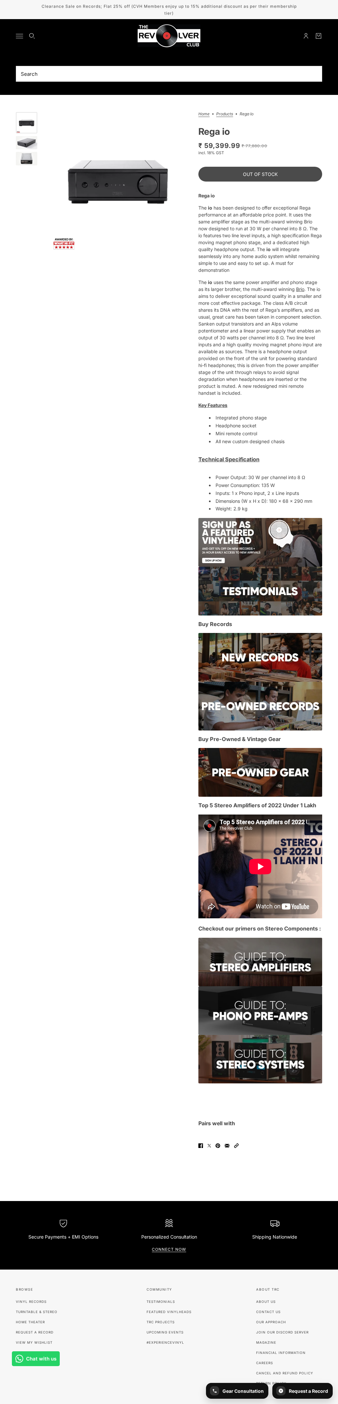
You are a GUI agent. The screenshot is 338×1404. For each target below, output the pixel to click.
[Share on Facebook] (200, 1145)
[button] (236, 1145)
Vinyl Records (31, 1302)
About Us (266, 1302)
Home (204, 114)
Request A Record (34, 1332)
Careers (264, 1363)
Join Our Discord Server (282, 1332)
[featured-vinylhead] (260, 542)
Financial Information (281, 1353)
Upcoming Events (165, 1332)
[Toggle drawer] (19, 36)
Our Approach (271, 1322)
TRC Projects (161, 1322)
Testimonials (161, 1302)
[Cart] (318, 36)
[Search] (32, 36)
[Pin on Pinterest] (217, 1145)
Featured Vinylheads (169, 1312)
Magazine (266, 1342)
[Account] (306, 36)
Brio (300, 289)
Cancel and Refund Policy (284, 1373)
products (224, 114)
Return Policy (271, 1383)
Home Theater (30, 1322)
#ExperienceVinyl (165, 1342)
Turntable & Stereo (36, 1312)
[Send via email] (227, 1145)
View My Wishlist (34, 1342)
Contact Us (268, 1312)
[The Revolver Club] (169, 35)
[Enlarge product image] (118, 182)
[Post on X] (209, 1146)
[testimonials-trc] (260, 591)
